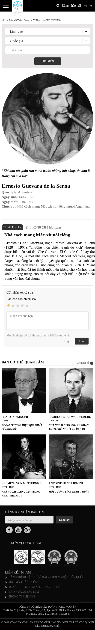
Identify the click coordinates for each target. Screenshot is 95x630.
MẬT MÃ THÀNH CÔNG (24, 582)
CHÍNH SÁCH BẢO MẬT (24, 591)
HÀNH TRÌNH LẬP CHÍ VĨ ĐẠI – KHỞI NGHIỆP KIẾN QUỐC (46, 577)
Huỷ (67, 341)
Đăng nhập (69, 5)
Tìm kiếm (47, 61)
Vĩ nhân (37, 20)
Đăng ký (64, 519)
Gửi (81, 341)
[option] (22, 558)
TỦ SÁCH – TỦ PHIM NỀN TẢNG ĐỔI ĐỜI (35, 586)
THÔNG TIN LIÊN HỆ (22, 596)
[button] (47, 32)
